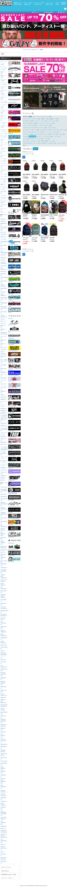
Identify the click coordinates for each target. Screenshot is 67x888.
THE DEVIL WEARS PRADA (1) (3, 596)
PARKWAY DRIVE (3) (3, 750)
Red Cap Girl (11, 121)
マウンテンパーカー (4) (52, 130)
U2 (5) (2, 851)
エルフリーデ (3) (4, 337)
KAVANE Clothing (12, 164)
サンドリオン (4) (4, 380)
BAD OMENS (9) (4, 522)
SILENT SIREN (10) (3, 294)
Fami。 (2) (3, 249)
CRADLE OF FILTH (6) (4, 580)
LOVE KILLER (11, 486)
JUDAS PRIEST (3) (3, 642)
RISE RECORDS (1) (3, 786)
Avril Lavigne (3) (4, 518)
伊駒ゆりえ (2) (3, 329)
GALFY (10, 65)
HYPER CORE (11, 455)
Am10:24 (10, 287)
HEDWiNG (10, 424)
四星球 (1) (3, 394)
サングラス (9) (3, 152)
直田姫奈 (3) (3, 399)
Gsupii (9, 312)
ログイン (36, 12)
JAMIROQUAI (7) (4, 638)
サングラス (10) (38, 134)
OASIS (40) (3, 732)
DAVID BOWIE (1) (3, 584)
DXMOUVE (10, 293)
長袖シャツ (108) (54, 119)
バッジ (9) (51, 141)
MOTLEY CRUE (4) (3, 709)
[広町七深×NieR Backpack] (44, 229)
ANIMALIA (10, 467)
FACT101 (10, 449)
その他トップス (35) (40, 130)
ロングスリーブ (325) (4, 79)
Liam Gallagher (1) (4, 666)
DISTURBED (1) (4, 600)
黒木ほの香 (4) (3, 356)
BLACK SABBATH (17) (3, 542)
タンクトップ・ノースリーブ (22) (31, 119)
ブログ (57, 3)
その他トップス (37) (4, 126)
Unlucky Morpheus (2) (4, 316)
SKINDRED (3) (3, 798)
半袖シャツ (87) (3, 72)
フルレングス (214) (28, 123)
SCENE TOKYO (12, 77)
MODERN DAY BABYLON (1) (4, 701)
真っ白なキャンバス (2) (4, 461)
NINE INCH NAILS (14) (3, 725)
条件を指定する (27, 149)
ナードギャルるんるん (13, 393)
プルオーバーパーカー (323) (4, 111)
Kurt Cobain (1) (3, 662)
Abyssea (10, 219)
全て (34, 116)
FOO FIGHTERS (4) (3, 623)
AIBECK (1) (3, 219)
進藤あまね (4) (3, 391)
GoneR (10, 356)
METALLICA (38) (3, 690)
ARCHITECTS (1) (4, 499)
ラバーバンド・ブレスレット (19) (31, 141)
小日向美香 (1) (3, 365)
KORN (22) (3, 659)
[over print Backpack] (62, 207)
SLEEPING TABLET (13, 244)
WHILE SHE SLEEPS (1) (3, 858)
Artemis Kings (11, 232)
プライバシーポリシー (7, 878)
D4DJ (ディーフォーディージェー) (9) (4, 238)
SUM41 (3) (3, 828)
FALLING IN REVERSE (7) (4, 614)
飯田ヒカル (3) (3, 326)
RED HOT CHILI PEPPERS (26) (3, 781)
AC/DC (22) (3, 494)
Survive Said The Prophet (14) (4, 308)
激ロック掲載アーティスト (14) (4, 361)
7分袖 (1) (36, 123)
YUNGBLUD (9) (4, 861)
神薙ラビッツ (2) (4, 344)
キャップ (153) (3, 139)
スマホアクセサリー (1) (29, 143)
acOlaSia (10, 512)
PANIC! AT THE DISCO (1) (3, 740)
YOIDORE (10, 133)
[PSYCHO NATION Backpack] (53, 186)
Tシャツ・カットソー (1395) (44, 116)
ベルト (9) (3, 163)
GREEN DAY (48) (4, 627)
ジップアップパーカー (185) (4, 106)
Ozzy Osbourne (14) (3, 735)
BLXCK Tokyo (11, 412)
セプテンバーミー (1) (4, 405)
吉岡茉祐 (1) (3, 475)
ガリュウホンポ (12, 461)
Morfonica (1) (4, 271)
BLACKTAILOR (11, 195)
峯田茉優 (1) (3, 467)
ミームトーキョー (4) (4, 464)
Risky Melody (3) (4, 288)
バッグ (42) (3, 158)
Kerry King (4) (4, 645)
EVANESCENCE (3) (4, 611)
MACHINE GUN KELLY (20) (3, 674)
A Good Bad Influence (13, 176)
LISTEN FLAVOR (12, 114)
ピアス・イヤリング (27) (37, 138)
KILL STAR (10, 182)
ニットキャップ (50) (28, 134)
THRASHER (11, 344)
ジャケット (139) (42, 127)
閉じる (35, 149)
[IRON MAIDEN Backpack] (44, 207)
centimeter (10, 201)
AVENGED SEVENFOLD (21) (4, 514)
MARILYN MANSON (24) (3, 683)
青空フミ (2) (3, 321)
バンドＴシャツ (49, 3)
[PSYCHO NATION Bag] (44, 186)
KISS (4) (3, 650)
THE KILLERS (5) (4, 647)
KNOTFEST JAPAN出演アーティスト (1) (4, 655)
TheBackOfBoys (12, 437)
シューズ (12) (4, 174)
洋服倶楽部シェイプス (13, 363)
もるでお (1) (3, 470)
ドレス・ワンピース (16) (4, 136)
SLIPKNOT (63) (3, 807)
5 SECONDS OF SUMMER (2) (4, 490)
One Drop (10, 300)
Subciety (10, 90)
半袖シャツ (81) (45, 119)
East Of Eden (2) (4, 245)
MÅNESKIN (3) (3, 678)
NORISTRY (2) (3, 274)
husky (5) (3, 260)
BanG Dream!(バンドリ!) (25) (4, 228)
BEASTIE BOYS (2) (3, 529)
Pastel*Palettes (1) (4, 278)
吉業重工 (10, 207)
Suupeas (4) (3, 397)
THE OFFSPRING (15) (4, 841)
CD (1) (24, 145)
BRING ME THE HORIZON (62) (3, 556)
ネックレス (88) (47, 134)
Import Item (10, 524)
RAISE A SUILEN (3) (3, 285)
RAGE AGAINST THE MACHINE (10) (3, 770)
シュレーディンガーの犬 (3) (4, 387)
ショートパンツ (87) (4, 87)
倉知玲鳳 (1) (3, 354)
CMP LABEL (11, 263)
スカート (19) (63, 130)
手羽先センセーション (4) (4, 426)
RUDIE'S (10, 139)
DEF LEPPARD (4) (4, 587)
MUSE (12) (3, 715)
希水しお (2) (3, 347)
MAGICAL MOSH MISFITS (14, 151)
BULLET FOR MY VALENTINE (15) (4, 563)
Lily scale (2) (4, 265)
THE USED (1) (3, 854)
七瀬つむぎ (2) (3, 439)
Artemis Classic (12, 226)
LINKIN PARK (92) (4, 669)
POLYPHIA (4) (4, 761)
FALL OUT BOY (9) (3, 618)
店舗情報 (63, 3)
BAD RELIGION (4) (4, 525)
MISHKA (10, 443)
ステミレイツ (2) (4, 401)
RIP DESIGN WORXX (13, 549)
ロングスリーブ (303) (28, 121)
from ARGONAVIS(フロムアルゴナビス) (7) (4, 253)
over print (10, 71)
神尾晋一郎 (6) (3, 340)
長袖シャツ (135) (3, 76)
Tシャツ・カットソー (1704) (3, 63)
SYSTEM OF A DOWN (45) (4, 831)
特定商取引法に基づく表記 (8, 874)
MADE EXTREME (12, 324)
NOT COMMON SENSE (13, 518)
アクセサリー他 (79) (4, 201)
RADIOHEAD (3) (4, 763)
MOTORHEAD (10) (4, 712)
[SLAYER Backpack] (53, 229)
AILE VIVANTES (12, 406)
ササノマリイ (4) (4, 375)
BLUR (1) (3, 552)
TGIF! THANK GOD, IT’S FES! (13, 331)
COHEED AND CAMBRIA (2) (4, 576)
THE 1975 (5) (4, 487)
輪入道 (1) (3, 480)
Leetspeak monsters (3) (4, 262)
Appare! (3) (3, 221)
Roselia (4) (3, 292)
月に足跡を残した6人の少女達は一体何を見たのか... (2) (4, 418)
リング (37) (47, 138)
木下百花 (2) (3, 349)
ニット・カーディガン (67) (29, 125)
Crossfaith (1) (4, 234)
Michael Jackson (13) (4, 694)
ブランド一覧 (27, 3)
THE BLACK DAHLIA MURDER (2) (4, 835)
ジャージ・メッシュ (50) (4, 83)
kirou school (11, 561)
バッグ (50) (55, 134)
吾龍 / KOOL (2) (3, 369)
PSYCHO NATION (12, 102)
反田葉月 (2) (3, 413)
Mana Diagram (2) (3, 268)
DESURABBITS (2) (4, 242)
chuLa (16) (3, 232)
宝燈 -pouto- (11, 256)
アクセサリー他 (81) (41, 143)
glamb (9, 84)
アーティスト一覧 (38, 3)
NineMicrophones (12, 275)
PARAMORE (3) (4, 747)
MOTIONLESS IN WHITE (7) (4, 705)
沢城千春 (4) (3, 378)
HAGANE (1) (4, 257)
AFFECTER (11, 543)
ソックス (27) (4, 176)
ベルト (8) (25, 136)
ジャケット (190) (3, 115)
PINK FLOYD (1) (4, 758)
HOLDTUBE (11, 537)
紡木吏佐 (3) (3, 423)
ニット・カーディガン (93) (4, 101)
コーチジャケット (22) (4, 122)
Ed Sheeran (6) (3, 604)
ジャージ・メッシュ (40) (41, 121)
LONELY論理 (11, 430)
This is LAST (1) (4, 312)
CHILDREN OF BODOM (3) (3, 571)
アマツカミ (10, 250)
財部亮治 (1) (3, 410)
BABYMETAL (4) (4, 224)
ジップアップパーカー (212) (45, 125)
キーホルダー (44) (51, 143)
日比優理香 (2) (3, 453)
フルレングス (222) (4, 90)
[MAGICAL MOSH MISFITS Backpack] (62, 186)
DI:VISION (10, 418)
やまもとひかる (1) (4, 472)
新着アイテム (18, 3)
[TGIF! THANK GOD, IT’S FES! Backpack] (53, 207)
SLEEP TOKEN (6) (3, 804)
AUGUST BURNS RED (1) (4, 509)
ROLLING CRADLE (12, 350)
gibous (9, 170)
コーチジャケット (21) (28, 130)
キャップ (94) (39, 132)
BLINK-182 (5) (4, 550)
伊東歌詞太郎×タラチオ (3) (4, 333)
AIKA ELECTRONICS (13, 375)
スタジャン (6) (51, 127)
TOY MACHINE (11, 158)
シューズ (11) (57, 136)
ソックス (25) (26, 138)
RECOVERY (11, 213)
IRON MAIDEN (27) (4, 634)
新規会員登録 (49, 12)
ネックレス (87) (3, 155)
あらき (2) (3, 323)
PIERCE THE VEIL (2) (4, 754)
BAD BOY (10, 369)
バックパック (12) (4, 165)
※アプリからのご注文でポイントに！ (33, 49)
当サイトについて (6, 867)
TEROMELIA (11, 480)
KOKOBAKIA (11, 338)
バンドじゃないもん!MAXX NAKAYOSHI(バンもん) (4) (4, 449)
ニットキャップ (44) (4, 148)
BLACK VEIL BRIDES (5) (4, 546)
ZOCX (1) (3, 319)
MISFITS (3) (3, 697)
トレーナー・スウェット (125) (47, 123)
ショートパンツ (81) (53, 121)
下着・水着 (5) (44, 141)
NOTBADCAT (11, 269)
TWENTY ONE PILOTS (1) (4, 848)
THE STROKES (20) (3, 822)
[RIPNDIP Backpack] (26, 207)
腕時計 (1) (3, 184)
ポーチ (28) (62, 134)
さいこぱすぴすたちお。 (14, 238)
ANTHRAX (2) (4, 496)
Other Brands (11, 530)
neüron (10, 306)
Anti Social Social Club (13, 506)
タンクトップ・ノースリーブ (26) (4, 68)
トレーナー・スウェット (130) (4, 97)
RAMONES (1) (3, 775)
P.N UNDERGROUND (13, 108)
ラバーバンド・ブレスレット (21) (4, 188)
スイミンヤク (11, 474)
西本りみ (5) (3, 444)
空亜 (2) (2, 351)
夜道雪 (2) (3, 478)
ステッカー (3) (61, 143)
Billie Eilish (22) (3, 538)
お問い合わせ (5, 871)
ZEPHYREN (11, 500)
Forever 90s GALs (12, 387)
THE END (10, 318)
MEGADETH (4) (4, 687)
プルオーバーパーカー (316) (30, 127)
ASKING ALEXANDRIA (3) (4, 504)
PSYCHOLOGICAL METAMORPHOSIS (12, 493)
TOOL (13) (3, 844)
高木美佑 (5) (3, 408)
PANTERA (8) (4, 744)
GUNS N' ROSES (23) (3, 631)
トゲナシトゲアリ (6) (4, 433)
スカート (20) (4, 133)
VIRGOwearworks (12, 96)
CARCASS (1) (4, 567)
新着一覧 (62, 12)
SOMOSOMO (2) (4, 303)
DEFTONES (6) (3, 591)
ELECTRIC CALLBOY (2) (4, 607)
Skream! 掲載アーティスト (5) (4, 299)
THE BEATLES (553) (3, 534)
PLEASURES (11, 555)
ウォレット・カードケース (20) (4, 170)
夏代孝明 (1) (3, 436)
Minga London (11, 189)
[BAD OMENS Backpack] (26, 166)
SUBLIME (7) (4, 826)
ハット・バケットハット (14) (51, 132)
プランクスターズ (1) (4, 457)
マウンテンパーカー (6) (4, 130)
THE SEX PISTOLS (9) (4, 794)
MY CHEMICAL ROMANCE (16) (3, 720)
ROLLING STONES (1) (3, 791)
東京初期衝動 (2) (4, 429)
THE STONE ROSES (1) (4, 818)
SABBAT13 (10, 281)
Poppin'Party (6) (4, 281)
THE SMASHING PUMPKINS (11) (3, 813)
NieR (9, 400)
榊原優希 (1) (3, 372)
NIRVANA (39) (3, 728)
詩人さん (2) (3, 383)
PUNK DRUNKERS (12, 127)
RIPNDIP (10, 145)
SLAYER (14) (4, 801)
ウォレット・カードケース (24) (45, 136)
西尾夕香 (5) (3, 442)
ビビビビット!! (11, 381)
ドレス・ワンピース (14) (29, 132)
